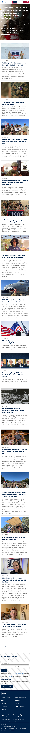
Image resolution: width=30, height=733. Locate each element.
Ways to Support (7, 686)
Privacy (16, 728)
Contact (2, 728)
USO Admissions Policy (21, 697)
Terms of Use (11, 728)
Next (4, 646)
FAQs (6, 728)
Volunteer (4, 706)
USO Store (3, 709)
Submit (4, 670)
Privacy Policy (10, 676)
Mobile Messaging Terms (19, 673)
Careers (3, 700)
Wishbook (17, 700)
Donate (26, 2)
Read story (5, 36)
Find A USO (17, 703)
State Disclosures (22, 728)
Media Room (4, 703)
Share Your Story (19, 706)
